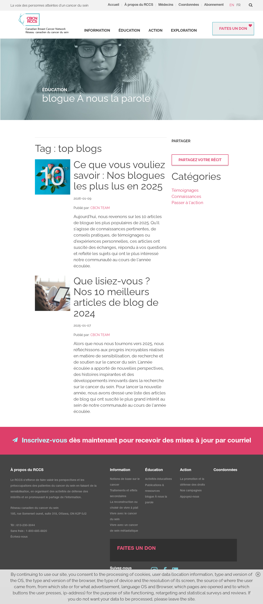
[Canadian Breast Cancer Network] (43, 23)
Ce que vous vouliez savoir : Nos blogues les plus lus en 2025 (119, 175)
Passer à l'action (187, 202)
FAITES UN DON (233, 28)
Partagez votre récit (200, 160)
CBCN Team (100, 208)
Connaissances (186, 196)
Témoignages (185, 190)
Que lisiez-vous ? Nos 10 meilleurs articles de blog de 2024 (116, 297)
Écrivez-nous (19, 537)
